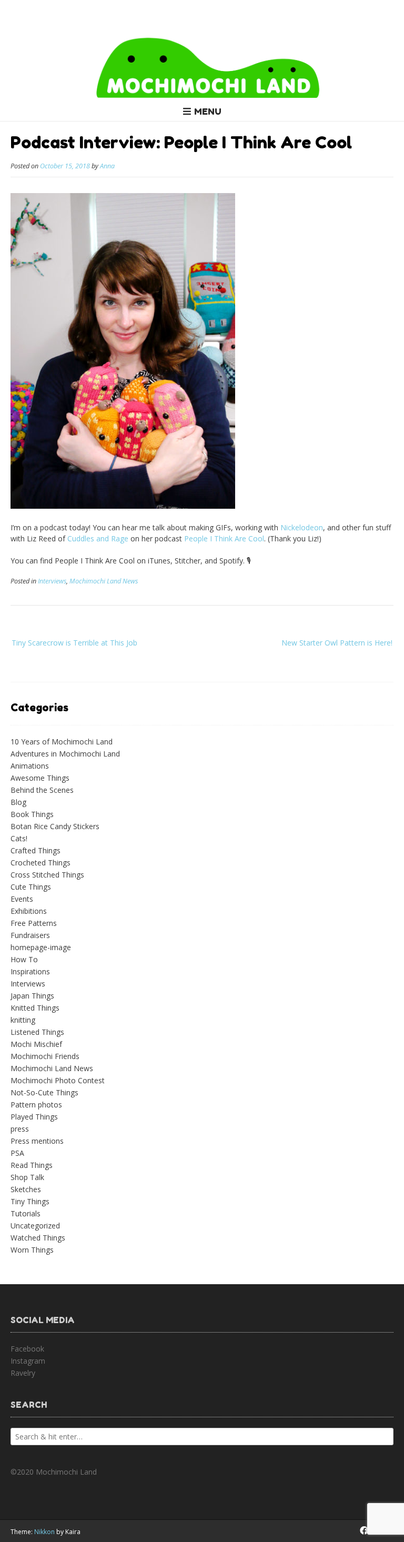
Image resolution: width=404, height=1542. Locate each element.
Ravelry (23, 1373)
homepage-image (41, 947)
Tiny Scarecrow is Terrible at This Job (74, 643)
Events (22, 899)
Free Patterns (34, 923)
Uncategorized (35, 1226)
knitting (23, 1020)
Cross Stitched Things (47, 875)
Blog (18, 802)
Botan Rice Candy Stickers (55, 826)
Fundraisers (30, 935)
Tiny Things (30, 1201)
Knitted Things (35, 1008)
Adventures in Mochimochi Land (65, 754)
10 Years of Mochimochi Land (62, 742)
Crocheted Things (40, 863)
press (20, 1129)
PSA (17, 1153)
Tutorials (26, 1213)
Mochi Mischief (36, 1044)
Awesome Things (40, 778)
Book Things (32, 814)
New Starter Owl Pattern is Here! (336, 643)
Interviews (52, 581)
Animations (30, 766)
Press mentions (37, 1141)
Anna (107, 166)
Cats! (19, 838)
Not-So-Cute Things (44, 1092)
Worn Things (32, 1250)
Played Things (34, 1117)
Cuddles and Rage (97, 538)
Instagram (28, 1361)
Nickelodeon (301, 527)
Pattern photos (36, 1105)
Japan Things (32, 996)
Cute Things (31, 887)
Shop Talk (27, 1177)
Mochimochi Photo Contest (58, 1080)
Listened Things (37, 1032)
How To (24, 959)
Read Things (32, 1165)
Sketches (26, 1189)
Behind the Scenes (42, 790)
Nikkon (44, 1531)
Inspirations (30, 971)
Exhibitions (29, 911)
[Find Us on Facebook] (364, 1530)
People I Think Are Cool (224, 538)
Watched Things (38, 1238)
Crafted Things (35, 850)
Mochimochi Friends (45, 1056)
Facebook (27, 1349)
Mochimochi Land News (103, 581)
